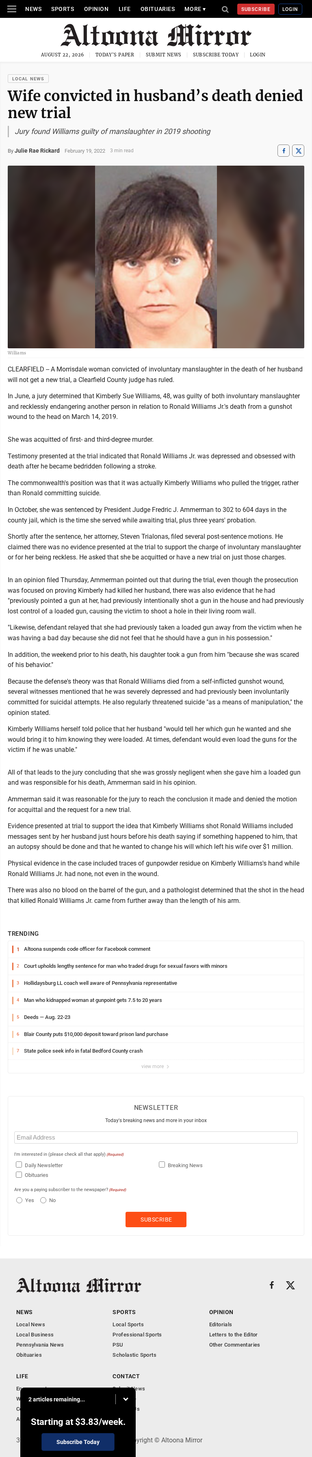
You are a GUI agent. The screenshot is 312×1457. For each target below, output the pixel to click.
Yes (28, 1200)
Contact (126, 1376)
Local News (28, 79)
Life (125, 9)
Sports (62, 9)
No (52, 1200)
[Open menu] (11, 9)
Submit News (164, 55)
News (33, 9)
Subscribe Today (216, 55)
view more (153, 1066)
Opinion (96, 9)
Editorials (220, 1324)
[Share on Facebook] (283, 150)
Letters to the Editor (233, 1335)
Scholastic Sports (134, 1355)
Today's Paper (114, 55)
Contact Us (126, 1409)
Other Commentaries (234, 1345)
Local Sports (128, 1324)
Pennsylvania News (40, 1345)
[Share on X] (298, 150)
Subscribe (256, 9)
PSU (118, 1345)
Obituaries (158, 9)
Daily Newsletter (44, 1165)
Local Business (35, 1335)
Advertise (124, 1399)
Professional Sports (137, 1335)
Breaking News (185, 1165)
